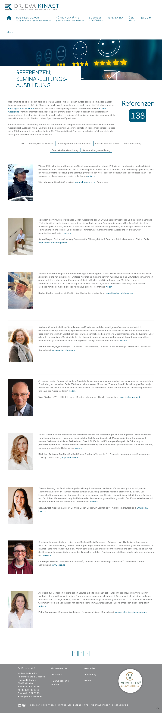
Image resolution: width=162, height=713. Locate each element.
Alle (23, 143)
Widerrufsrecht (100, 705)
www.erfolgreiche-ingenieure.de (131, 612)
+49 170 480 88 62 (29, 690)
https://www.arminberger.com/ (53, 242)
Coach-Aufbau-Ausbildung (65, 150)
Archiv (87, 681)
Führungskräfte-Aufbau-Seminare (74, 143)
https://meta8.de (70, 457)
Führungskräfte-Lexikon (60, 682)
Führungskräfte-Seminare (21, 108)
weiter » (91, 176)
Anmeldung (90, 674)
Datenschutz (80, 705)
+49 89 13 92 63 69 (30, 687)
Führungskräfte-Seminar (41, 143)
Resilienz (56, 674)
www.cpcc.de (58, 565)
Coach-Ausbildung (132, 143)
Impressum (64, 705)
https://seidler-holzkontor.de (119, 293)
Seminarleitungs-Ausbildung (96, 150)
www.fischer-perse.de (130, 397)
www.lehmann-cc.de (85, 182)
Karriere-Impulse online (107, 143)
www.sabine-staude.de (63, 350)
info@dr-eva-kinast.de (31, 696)
